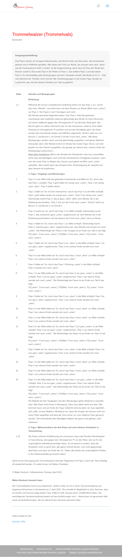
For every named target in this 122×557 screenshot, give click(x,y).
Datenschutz (44, 549)
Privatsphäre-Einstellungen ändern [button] (77, 549)
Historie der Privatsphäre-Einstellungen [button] (41, 552)
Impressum (26, 549)
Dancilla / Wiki (18, 521)
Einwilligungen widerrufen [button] (85, 552)
